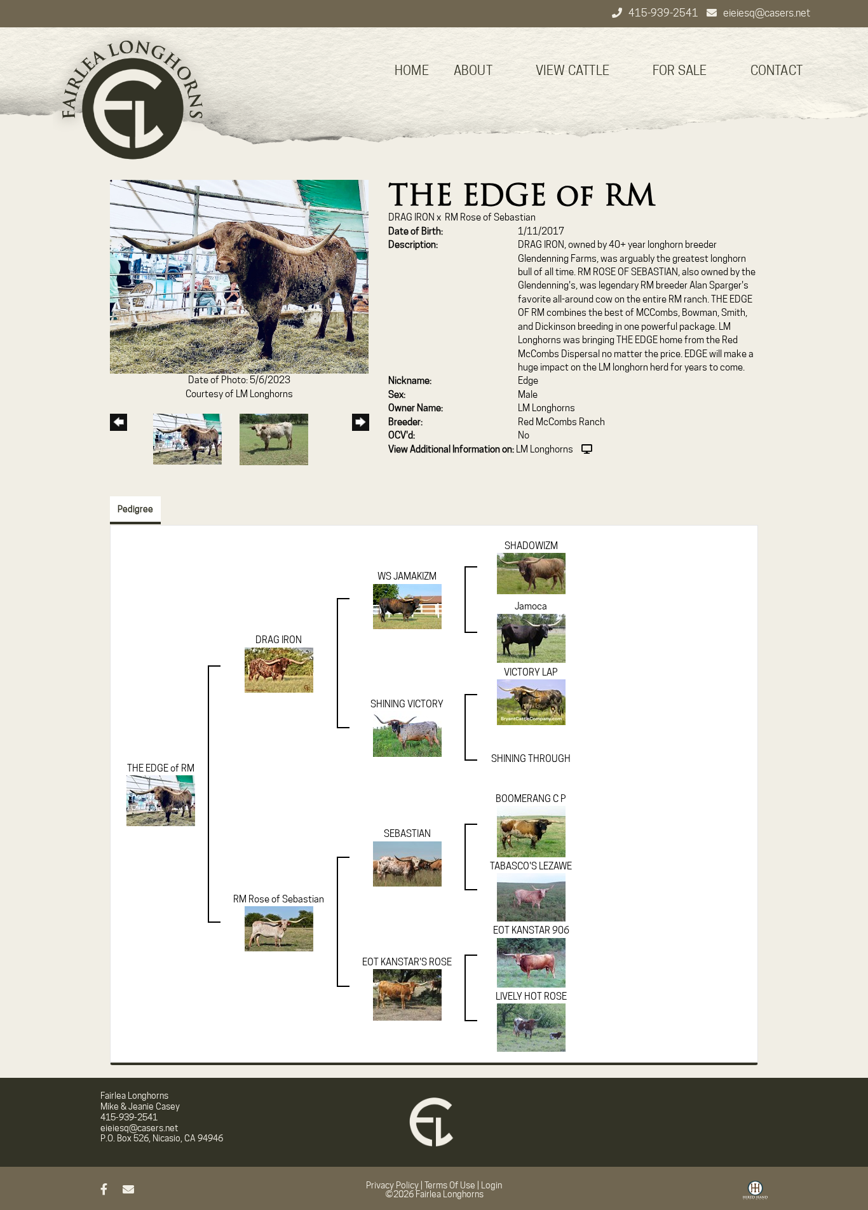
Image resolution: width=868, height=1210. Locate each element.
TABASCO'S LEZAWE (531, 866)
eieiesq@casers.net (766, 13)
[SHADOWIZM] (531, 573)
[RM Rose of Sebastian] (279, 928)
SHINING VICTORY (407, 704)
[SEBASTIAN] (407, 863)
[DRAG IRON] (279, 669)
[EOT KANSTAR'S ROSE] (407, 994)
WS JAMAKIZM (407, 576)
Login (491, 1185)
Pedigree (135, 509)
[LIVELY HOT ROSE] (531, 1027)
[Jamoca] (531, 637)
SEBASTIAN (407, 834)
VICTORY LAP (531, 672)
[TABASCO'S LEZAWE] (531, 896)
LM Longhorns (544, 449)
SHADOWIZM (531, 546)
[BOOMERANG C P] (531, 831)
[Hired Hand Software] (755, 1195)
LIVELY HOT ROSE (531, 996)
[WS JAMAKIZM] (407, 605)
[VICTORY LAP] (531, 701)
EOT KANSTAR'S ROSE (407, 962)
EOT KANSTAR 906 (531, 930)
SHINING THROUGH (531, 759)
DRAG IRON (411, 217)
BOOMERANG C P (531, 799)
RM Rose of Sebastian (490, 217)
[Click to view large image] (239, 276)
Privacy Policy (392, 1185)
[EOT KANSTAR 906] (531, 962)
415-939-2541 (664, 13)
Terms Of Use (449, 1185)
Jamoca (531, 606)
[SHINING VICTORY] (407, 733)
